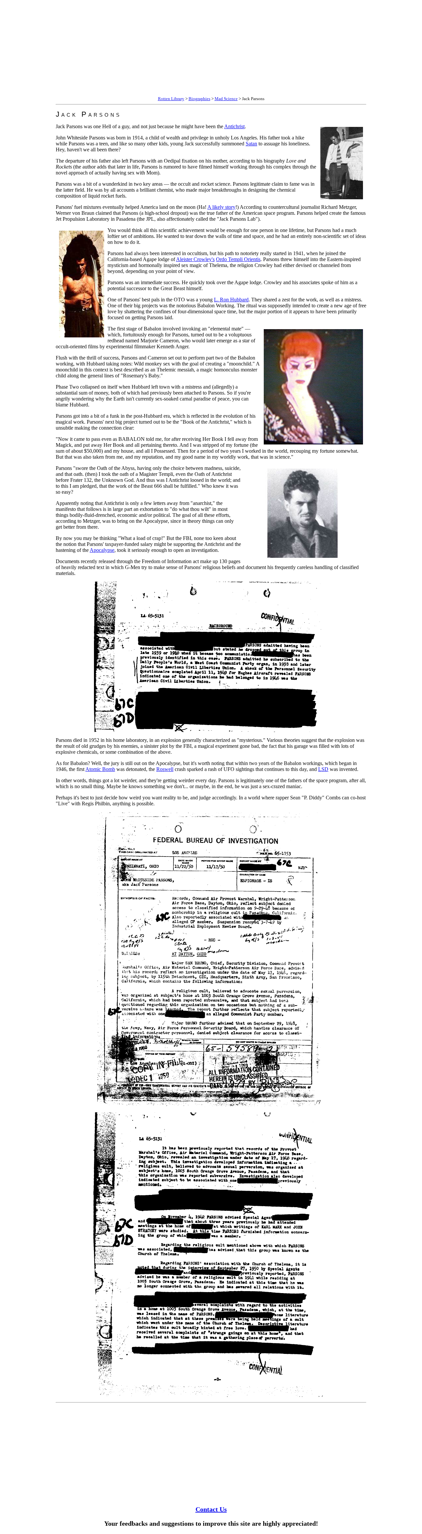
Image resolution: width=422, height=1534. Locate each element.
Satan (251, 143)
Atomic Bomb (100, 769)
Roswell (164, 769)
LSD (323, 769)
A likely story (221, 207)
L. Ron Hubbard (231, 299)
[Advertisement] (200, 49)
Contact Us (211, 1509)
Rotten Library (171, 98)
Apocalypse (102, 550)
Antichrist (234, 126)
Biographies (199, 98)
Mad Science (226, 98)
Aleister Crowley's (195, 259)
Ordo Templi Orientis (238, 259)
